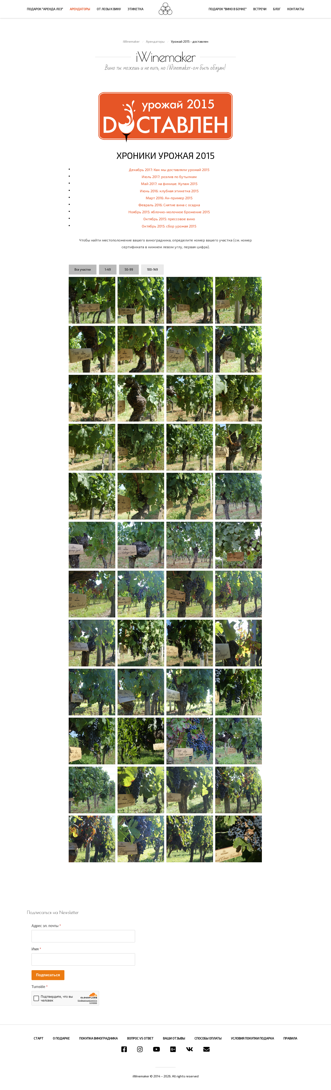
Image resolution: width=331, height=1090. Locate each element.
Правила (290, 1038)
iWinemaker (165, 8)
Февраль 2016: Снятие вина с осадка (169, 205)
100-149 (152, 269)
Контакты (295, 9)
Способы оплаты (208, 1038)
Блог (277, 9)
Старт (38, 1038)
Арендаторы (80, 9)
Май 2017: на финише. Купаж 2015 (169, 183)
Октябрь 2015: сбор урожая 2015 (169, 226)
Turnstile (40, 987)
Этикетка (135, 9)
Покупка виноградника (98, 1038)
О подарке (61, 1038)
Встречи (259, 9)
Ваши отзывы (174, 1038)
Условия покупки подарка (252, 1038)
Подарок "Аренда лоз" (45, 9)
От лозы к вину (109, 9)
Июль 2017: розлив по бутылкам (169, 176)
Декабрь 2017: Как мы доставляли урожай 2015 (169, 169)
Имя (36, 949)
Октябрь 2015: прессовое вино (169, 219)
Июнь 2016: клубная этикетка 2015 (169, 191)
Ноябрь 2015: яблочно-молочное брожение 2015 (169, 212)
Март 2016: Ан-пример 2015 (169, 198)
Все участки (83, 269)
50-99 (129, 269)
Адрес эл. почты (46, 926)
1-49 (108, 269)
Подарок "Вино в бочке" (228, 9)
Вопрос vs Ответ (140, 1038)
